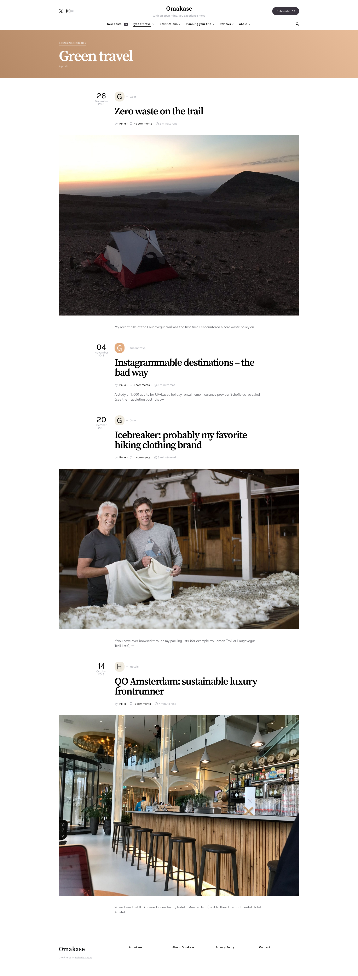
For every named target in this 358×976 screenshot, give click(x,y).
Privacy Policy (225, 947)
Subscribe (283, 11)
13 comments (142, 704)
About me (135, 947)
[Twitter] (61, 11)
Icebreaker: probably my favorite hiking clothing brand (181, 440)
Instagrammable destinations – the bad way (184, 368)
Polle (122, 123)
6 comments (141, 385)
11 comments (141, 457)
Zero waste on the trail (159, 111)
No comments (142, 123)
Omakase (179, 9)
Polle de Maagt (83, 957)
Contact (264, 947)
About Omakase (183, 947)
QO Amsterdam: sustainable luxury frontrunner (186, 686)
